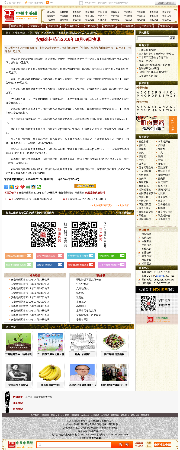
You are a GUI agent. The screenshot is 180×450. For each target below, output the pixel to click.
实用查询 (147, 252)
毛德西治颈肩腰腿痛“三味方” (85, 385)
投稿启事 (45, 415)
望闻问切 (115, 12)
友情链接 (95, 415)
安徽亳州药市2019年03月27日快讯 (30, 297)
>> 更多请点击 (123, 212)
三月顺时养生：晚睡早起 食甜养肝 (24, 354)
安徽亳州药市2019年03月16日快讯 (30, 319)
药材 (149, 442)
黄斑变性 (144, 182)
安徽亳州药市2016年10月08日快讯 (33, 199)
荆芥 (13, 119)
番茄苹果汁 (82, 319)
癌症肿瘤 (144, 141)
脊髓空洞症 (164, 174)
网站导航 (115, 415)
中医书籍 (89, 12)
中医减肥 (89, 19)
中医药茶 (141, 16)
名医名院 (51, 12)
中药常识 (128, 12)
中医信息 (72, 25)
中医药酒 (154, 16)
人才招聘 (65, 415)
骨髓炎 (161, 208)
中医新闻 (102, 12)
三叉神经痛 (145, 171)
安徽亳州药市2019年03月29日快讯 (30, 284)
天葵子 (14, 78)
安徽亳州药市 (66, 192)
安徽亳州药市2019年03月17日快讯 (30, 315)
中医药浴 (166, 16)
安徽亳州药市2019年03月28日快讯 (30, 288)
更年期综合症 (146, 167)
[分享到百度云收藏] (22, 187)
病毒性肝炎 (164, 141)
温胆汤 (80, 293)
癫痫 (160, 156)
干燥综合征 (145, 200)
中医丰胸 (77, 19)
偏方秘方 (51, 16)
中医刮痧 (89, 16)
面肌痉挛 (163, 167)
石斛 (13, 169)
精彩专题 (147, 259)
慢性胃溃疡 (164, 219)
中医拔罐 (64, 16)
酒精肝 (142, 149)
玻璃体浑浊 (164, 189)
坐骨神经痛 (164, 204)
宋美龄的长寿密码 (18, 385)
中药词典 (141, 12)
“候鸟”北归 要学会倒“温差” (153, 72)
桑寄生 (14, 149)
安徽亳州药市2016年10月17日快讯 (87, 199)
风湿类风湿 (145, 204)
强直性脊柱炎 (165, 211)
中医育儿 (128, 19)
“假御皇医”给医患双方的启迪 (154, 64)
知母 (15, 99)
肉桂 (123, 68)
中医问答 (147, 25)
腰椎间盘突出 (146, 211)
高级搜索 (145, 415)
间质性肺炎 (164, 215)
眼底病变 (163, 182)
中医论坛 (165, 25)
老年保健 (115, 19)
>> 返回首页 (122, 205)
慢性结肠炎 (145, 219)
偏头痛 (142, 163)
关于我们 (35, 415)
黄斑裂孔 (144, 186)
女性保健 (154, 19)
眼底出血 (163, 186)
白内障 (142, 178)
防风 (13, 109)
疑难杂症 (53, 25)
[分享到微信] (39, 187)
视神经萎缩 (145, 189)
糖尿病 (142, 156)
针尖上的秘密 (82, 354)
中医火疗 (102, 16)
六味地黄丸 (82, 288)
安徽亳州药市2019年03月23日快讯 (30, 306)
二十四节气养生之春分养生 (52, 354)
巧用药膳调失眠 (147, 50)
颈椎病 (142, 215)
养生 (149, 446)
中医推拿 (128, 16)
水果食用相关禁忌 (86, 310)
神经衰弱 (144, 174)
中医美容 (102, 19)
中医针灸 (51, 19)
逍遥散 (80, 297)
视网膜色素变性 (147, 193)
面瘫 (160, 160)
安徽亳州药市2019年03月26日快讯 (30, 301)
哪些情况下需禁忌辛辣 (88, 279)
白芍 (13, 139)
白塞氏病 (144, 197)
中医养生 (166, 19)
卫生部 (28, 397)
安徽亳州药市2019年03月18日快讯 (30, 310)
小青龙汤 (81, 301)
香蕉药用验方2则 (50, 385)
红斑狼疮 (163, 197)
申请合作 (85, 415)
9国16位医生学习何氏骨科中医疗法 (120, 385)
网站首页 (16, 25)
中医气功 (115, 16)
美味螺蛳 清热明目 (114, 354)
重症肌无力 (164, 171)
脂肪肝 (161, 145)
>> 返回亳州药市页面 (101, 205)
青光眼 (161, 178)
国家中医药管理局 (43, 397)
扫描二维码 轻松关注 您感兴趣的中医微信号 (30, 212)
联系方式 (55, 415)
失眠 (141, 160)
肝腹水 (161, 149)
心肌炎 (161, 193)
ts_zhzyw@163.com (118, 434)
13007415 (169, 276)
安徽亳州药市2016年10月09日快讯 (38, 192)
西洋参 (14, 159)
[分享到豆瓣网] (28, 187)
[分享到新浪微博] (17, 187)
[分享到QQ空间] (11, 187)
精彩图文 (147, 263)
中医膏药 (77, 16)
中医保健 (128, 25)
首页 (8, 32)
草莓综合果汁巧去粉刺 (88, 315)
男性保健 (141, 19)
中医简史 (77, 12)
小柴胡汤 (81, 306)
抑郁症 (161, 163)
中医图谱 (154, 12)
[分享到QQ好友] (33, 187)
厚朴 (13, 129)
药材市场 (64, 12)
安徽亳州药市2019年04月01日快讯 (30, 279)
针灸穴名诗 (82, 284)
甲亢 (160, 152)
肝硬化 (142, 145)
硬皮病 (161, 200)
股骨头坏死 (145, 208)
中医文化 (166, 12)
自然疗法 (64, 19)
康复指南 (147, 256)
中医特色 (109, 25)
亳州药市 (49, 32)
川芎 (13, 89)
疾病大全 (35, 25)
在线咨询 (147, 248)
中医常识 (91, 25)
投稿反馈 (75, 415)
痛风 (141, 152)
